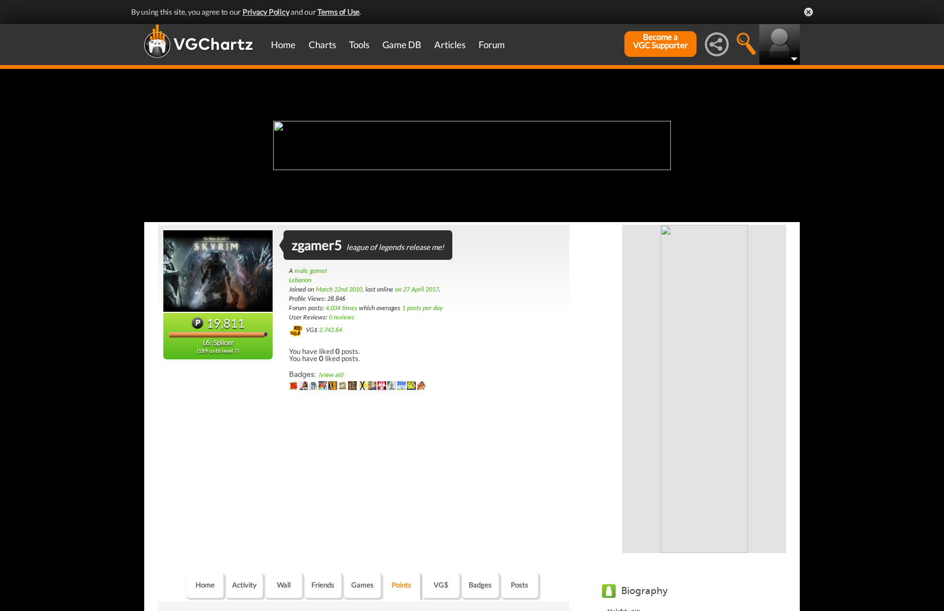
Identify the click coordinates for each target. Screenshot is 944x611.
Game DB (401, 44)
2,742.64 (330, 330)
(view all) (330, 375)
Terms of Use (338, 11)
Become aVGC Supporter (660, 41)
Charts (322, 44)
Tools (359, 44)
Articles (449, 44)
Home (283, 44)
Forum (492, 44)
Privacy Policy (266, 11)
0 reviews (342, 318)
